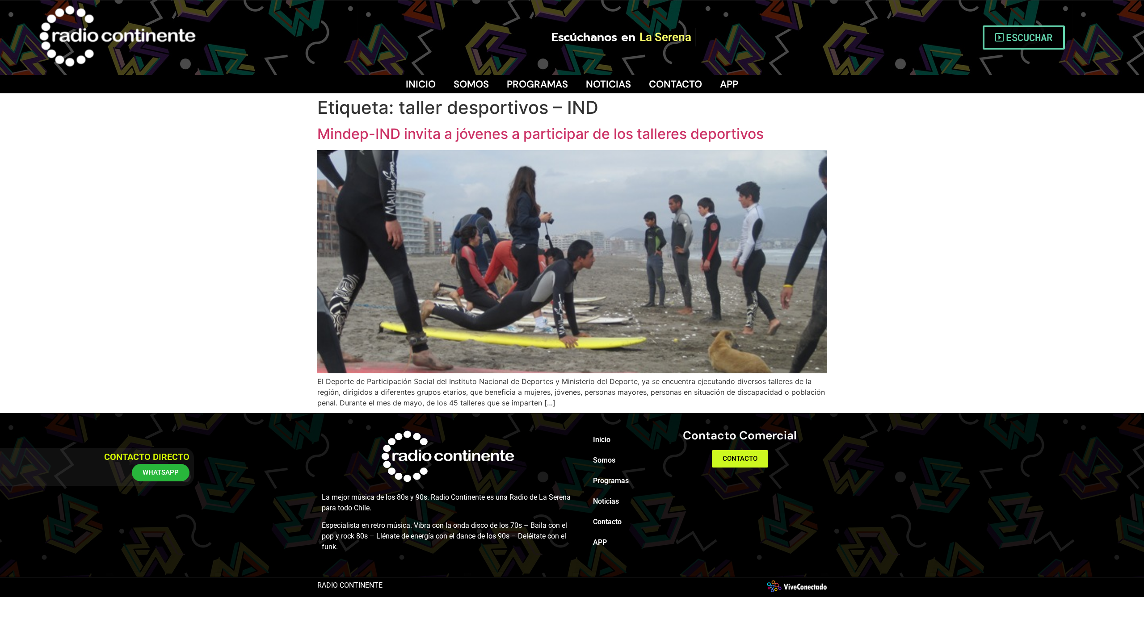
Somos (471, 84)
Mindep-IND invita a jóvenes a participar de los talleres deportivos (540, 133)
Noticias (608, 84)
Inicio (421, 84)
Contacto (675, 84)
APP (729, 84)
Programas (537, 84)
